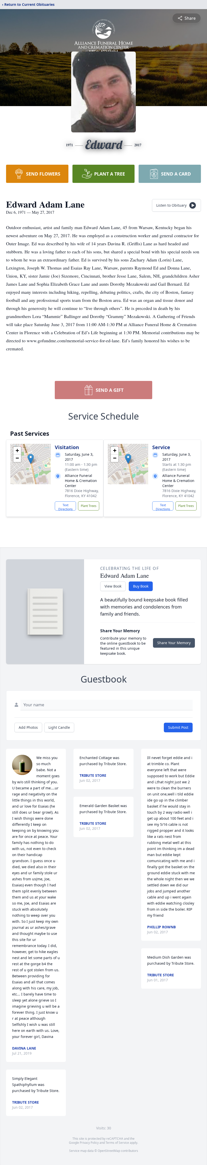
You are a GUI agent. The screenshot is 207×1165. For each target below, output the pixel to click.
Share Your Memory (174, 642)
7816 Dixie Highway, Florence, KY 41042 (82, 493)
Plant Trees (88, 506)
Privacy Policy (89, 1142)
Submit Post (178, 727)
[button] (31, 459)
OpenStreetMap (109, 1151)
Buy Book (140, 586)
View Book (113, 586)
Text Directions (65, 507)
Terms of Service (117, 1142)
